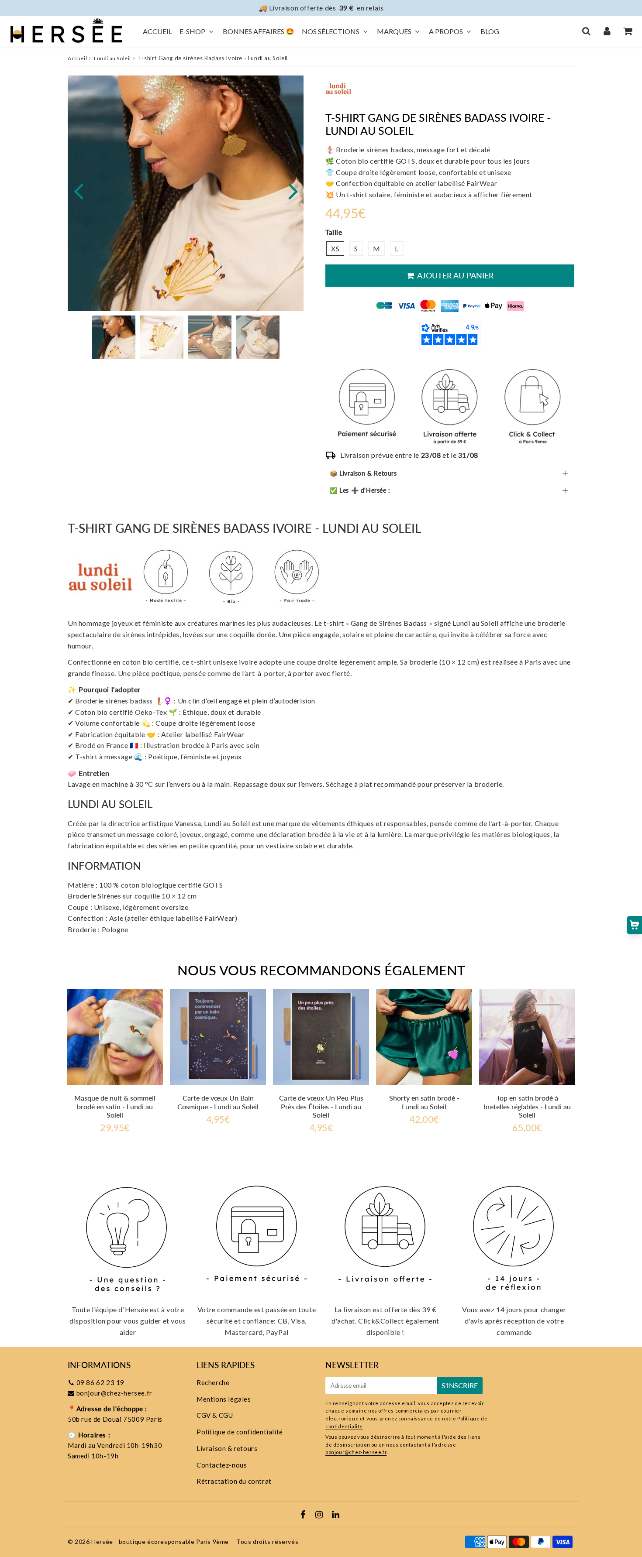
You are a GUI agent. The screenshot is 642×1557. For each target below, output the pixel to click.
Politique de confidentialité (240, 1432)
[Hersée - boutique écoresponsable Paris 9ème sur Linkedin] (336, 1515)
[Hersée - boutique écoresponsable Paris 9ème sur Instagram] (320, 1515)
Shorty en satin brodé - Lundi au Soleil (424, 1102)
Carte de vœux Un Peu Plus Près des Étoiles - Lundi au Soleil (321, 1106)
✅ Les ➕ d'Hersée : (360, 490)
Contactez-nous (222, 1465)
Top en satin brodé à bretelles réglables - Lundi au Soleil (527, 1106)
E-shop (192, 31)
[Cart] (627, 31)
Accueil (157, 31)
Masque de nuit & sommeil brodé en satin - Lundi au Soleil (114, 1106)
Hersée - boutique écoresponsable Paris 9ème (160, 1541)
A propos (446, 31)
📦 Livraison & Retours (363, 473)
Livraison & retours (227, 1448)
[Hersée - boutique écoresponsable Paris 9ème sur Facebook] (304, 1515)
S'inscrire (460, 1385)
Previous (78, 190)
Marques (394, 31)
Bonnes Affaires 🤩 (258, 31)
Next (293, 190)
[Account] (607, 31)
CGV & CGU (215, 1415)
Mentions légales (224, 1399)
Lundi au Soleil (112, 58)
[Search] (586, 31)
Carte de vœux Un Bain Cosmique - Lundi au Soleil (218, 1102)
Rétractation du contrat (234, 1481)
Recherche (213, 1382)
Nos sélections (330, 31)
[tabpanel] (114, 337)
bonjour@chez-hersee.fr (114, 1393)
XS (335, 248)
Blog (489, 31)
